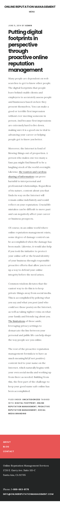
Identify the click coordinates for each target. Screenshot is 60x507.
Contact (8, 451)
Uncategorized (31, 399)
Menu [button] (32, 11)
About (7, 442)
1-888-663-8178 (20, 489)
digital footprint (25, 403)
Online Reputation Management (30, 7)
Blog (6, 446)
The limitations (16, 321)
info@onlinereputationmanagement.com (28, 494)
